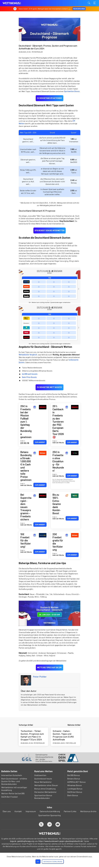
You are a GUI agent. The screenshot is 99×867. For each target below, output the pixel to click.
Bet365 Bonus (73, 775)
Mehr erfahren (79, 9)
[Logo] (49, 833)
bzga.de (13, 841)
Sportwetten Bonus (72, 91)
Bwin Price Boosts (29, 377)
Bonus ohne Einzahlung (45, 788)
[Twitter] (41, 824)
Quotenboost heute (43, 778)
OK (38, 861)
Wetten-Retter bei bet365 (12, 793)
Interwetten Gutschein (11, 775)
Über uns (7, 811)
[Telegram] (49, 824)
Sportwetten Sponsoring (49, 815)
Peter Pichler (40, 676)
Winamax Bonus (74, 785)
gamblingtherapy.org (25, 841)
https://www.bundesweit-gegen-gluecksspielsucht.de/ (60, 841)
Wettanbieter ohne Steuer (46, 785)
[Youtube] (57, 824)
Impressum (31, 811)
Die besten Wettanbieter (45, 792)
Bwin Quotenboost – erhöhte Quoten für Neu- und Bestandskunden (14, 781)
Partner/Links (70, 811)
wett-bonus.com (15, 3)
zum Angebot (40, 442)
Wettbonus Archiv (88, 811)
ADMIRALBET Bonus (76, 782)
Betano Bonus (73, 778)
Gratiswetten (40, 775)
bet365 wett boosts (29, 374)
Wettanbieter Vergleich (28, 355)
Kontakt (18, 811)
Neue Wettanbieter (43, 782)
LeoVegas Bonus (74, 788)
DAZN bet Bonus (74, 792)
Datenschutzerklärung (50, 811)
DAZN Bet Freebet (9, 796)
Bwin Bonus (72, 795)
